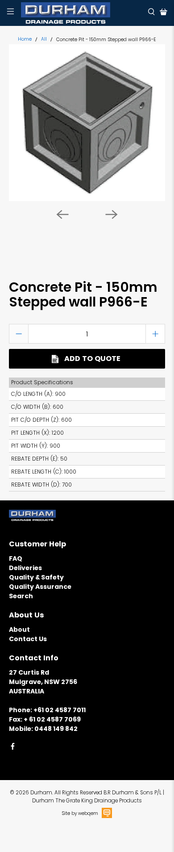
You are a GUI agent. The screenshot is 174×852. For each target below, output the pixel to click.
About (19, 629)
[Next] (111, 214)
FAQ (15, 558)
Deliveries (25, 567)
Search (21, 596)
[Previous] (62, 214)
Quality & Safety (36, 577)
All (44, 39)
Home (25, 39)
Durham (41, 792)
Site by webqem (80, 813)
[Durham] (81, 13)
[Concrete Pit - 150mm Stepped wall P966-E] (87, 122)
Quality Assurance (40, 586)
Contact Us (28, 638)
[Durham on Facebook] (13, 747)
